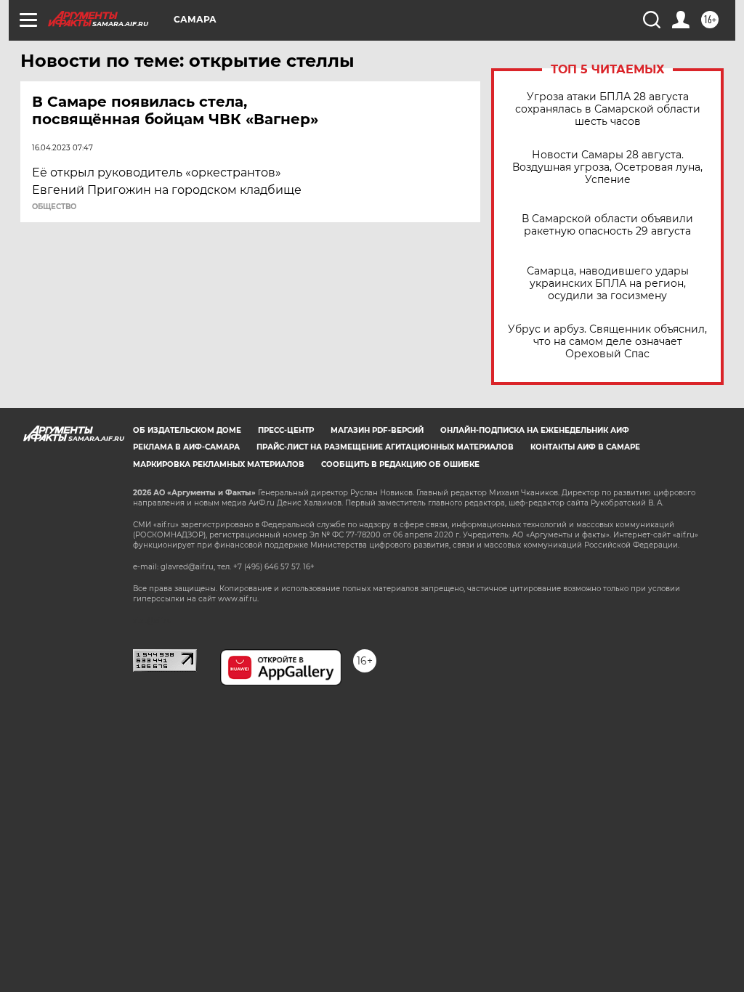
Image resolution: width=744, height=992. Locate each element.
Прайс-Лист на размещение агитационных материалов (385, 447)
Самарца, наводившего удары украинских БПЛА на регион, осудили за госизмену (608, 283)
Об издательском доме (187, 430)
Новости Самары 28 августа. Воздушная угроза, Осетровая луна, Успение (607, 167)
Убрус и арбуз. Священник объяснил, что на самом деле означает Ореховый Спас (607, 341)
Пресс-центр (286, 430)
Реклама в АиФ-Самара (186, 447)
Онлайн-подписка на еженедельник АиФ (534, 430)
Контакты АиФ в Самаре (585, 447)
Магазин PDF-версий (377, 430)
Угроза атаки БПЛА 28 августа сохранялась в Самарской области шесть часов (607, 109)
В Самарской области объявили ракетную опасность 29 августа (607, 225)
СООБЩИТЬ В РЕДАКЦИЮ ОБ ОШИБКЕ (400, 464)
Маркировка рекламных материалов (218, 464)
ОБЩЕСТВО (54, 207)
